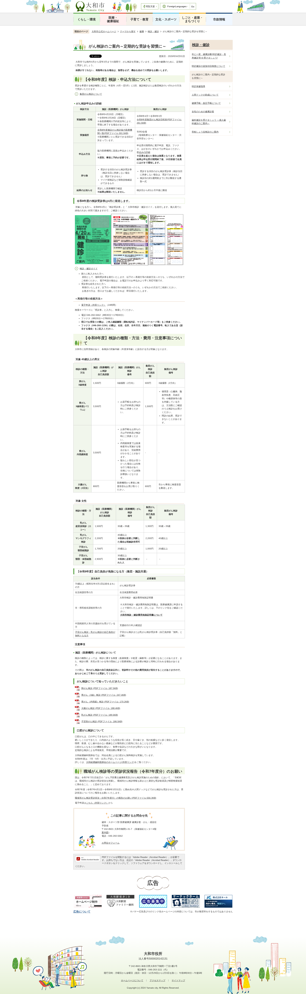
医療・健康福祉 (113, 19)
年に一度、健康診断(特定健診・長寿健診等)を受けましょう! (209, 56)
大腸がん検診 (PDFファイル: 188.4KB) (100, 708)
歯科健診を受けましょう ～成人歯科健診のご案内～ (209, 122)
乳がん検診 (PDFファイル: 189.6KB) (99, 715)
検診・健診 (153, 31)
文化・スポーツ (166, 19)
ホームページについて (132, 980)
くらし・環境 (86, 19)
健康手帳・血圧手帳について (206, 103)
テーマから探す (128, 31)
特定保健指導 (198, 86)
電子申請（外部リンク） (93, 305)
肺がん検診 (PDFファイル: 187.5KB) (99, 688)
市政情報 (219, 19)
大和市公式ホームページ (104, 31)
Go (192, 6)
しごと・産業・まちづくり (192, 19)
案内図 (105, 832)
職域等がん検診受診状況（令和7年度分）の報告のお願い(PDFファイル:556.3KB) (115, 798)
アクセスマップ (157, 980)
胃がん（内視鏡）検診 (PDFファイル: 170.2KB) (105, 701)
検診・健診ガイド (89, 268)
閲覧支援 (150, 6)
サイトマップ (178, 980)
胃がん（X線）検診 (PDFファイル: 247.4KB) (103, 695)
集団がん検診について (91, 94)
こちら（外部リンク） (97, 803)
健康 (141, 31)
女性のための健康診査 (203, 111)
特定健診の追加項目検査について (208, 66)
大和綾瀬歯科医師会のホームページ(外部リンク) (110, 762)
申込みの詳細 (143, 152)
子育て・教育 (139, 19)
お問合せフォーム (111, 843)
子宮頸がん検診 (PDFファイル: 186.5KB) (101, 721)
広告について (82, 911)
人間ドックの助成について (205, 95)
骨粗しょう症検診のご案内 (205, 132)
